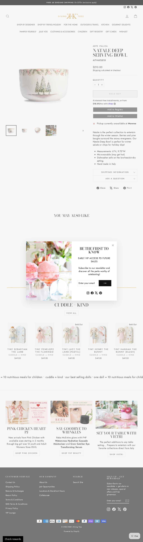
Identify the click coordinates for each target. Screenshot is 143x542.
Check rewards (13, 539)
